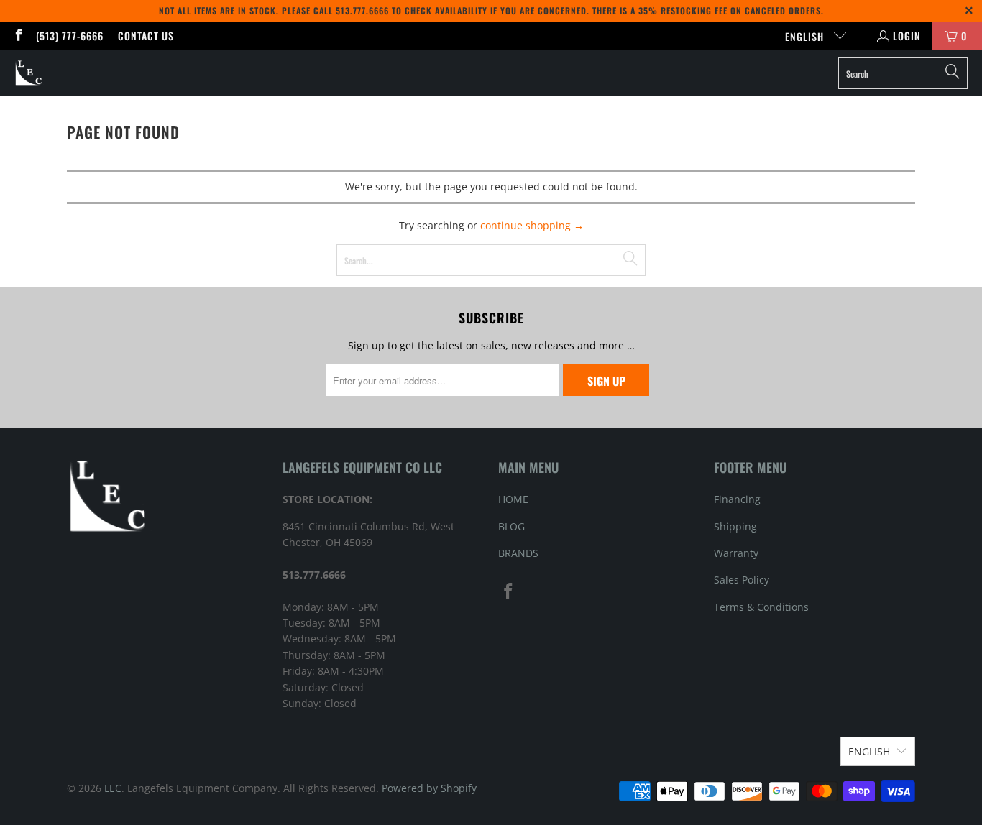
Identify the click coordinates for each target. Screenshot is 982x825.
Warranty (736, 553)
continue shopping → (532, 225)
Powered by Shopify (429, 788)
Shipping (735, 526)
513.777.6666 (362, 10)
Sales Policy (741, 579)
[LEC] (29, 73)
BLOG (511, 526)
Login (907, 35)
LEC (112, 788)
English (806, 36)
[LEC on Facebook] (18, 35)
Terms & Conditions (761, 607)
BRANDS (518, 553)
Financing (737, 499)
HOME (513, 499)
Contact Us (146, 35)
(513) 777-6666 (70, 35)
